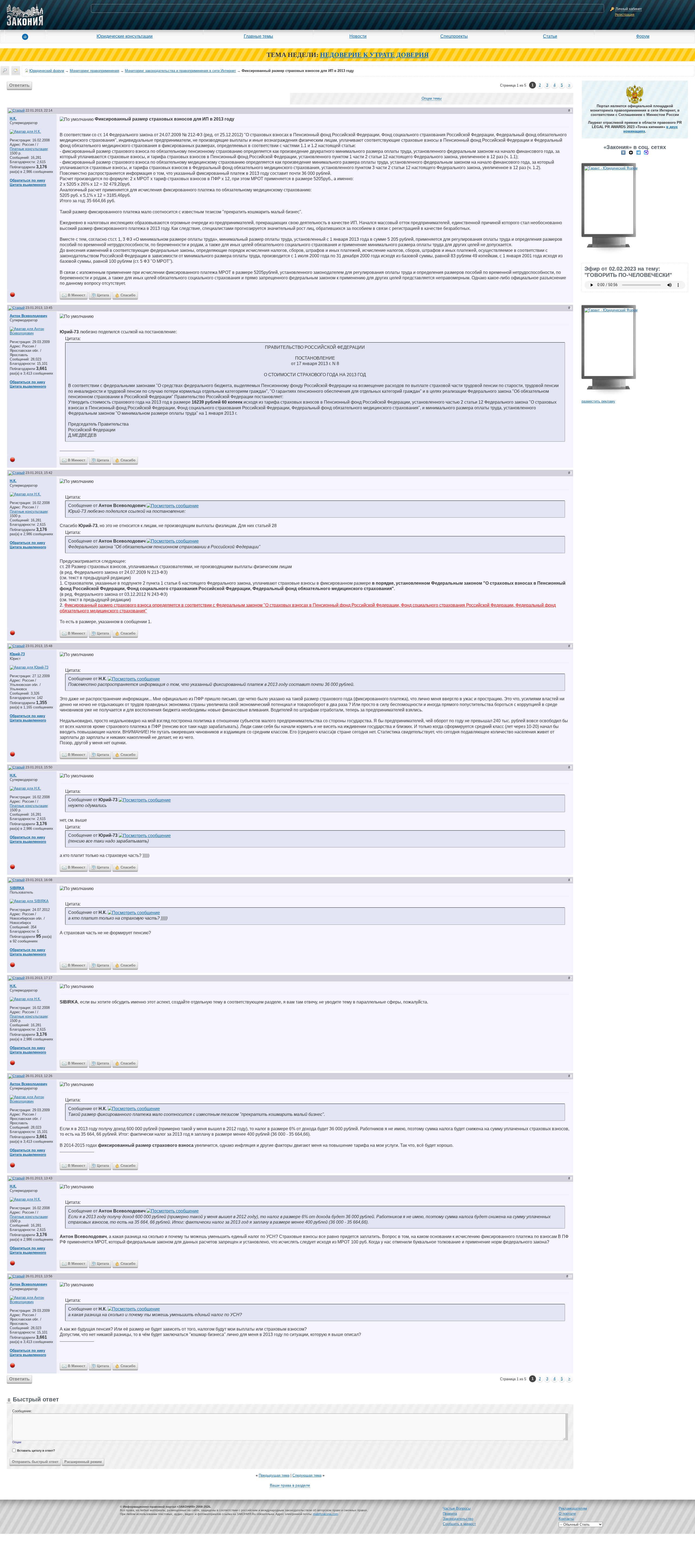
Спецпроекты (454, 36)
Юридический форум (46, 71)
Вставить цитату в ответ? (36, 1450)
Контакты (566, 1519)
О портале (567, 1514)
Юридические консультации (125, 36)
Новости (358, 36)
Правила (450, 1514)
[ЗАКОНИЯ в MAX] (646, 152)
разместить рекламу (598, 401)
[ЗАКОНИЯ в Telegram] (638, 152)
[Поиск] (5, 70)
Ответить (19, 85)
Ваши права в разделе (290, 1485)
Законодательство (458, 1519)
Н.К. (13, 118)
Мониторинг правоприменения (94, 71)
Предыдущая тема (274, 1475)
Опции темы (431, 98)
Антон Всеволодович (28, 316)
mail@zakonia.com (325, 1514)
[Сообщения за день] (15, 70)
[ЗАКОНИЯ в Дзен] (631, 152)
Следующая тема (306, 1475)
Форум (642, 36)
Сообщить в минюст (459, 1524)
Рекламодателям (573, 1508)
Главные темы (258, 36)
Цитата (103, 295)
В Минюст (76, 295)
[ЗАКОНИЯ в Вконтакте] (623, 152)
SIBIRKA (17, 888)
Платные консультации (29, 149)
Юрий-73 (17, 654)
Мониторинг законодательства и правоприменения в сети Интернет (180, 71)
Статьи (550, 36)
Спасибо (128, 295)
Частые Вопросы (456, 1508)
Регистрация (624, 15)
